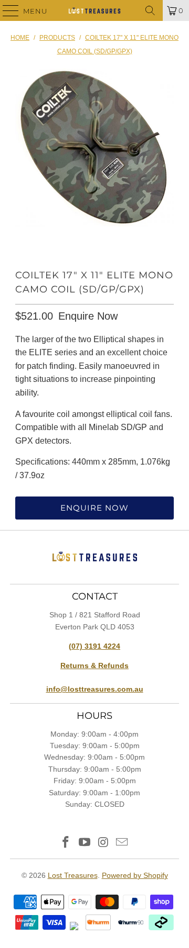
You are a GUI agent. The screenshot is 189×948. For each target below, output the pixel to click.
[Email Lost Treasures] (122, 843)
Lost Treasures (73, 875)
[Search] (150, 10)
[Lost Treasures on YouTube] (84, 843)
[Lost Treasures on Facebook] (66, 843)
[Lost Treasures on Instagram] (103, 843)
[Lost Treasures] (94, 10)
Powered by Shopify (135, 875)
